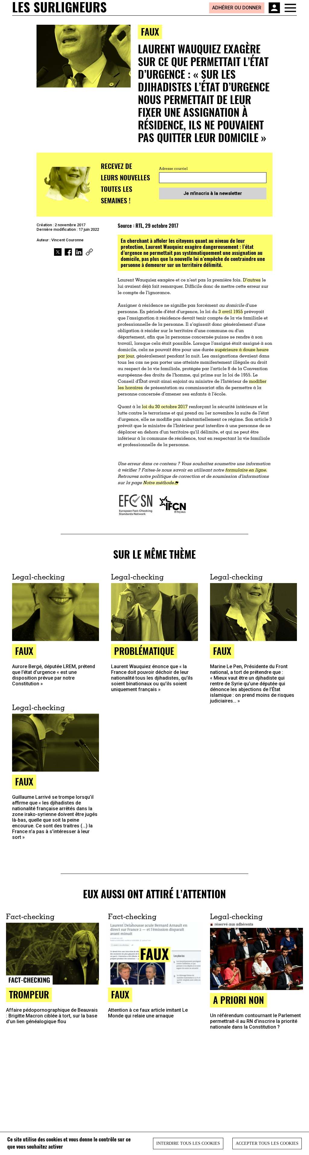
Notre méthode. (159, 483)
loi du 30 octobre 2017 (165, 407)
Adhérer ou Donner (236, 8)
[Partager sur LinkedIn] (79, 252)
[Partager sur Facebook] (68, 252)
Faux (150, 31)
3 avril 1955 (230, 312)
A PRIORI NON (238, 1000)
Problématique (144, 651)
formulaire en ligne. (246, 470)
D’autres (252, 280)
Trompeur (29, 994)
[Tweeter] (58, 252)
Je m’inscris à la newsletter (212, 193)
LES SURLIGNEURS (59, 7)
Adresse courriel (173, 169)
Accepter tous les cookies (267, 1143)
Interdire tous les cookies (188, 1143)
